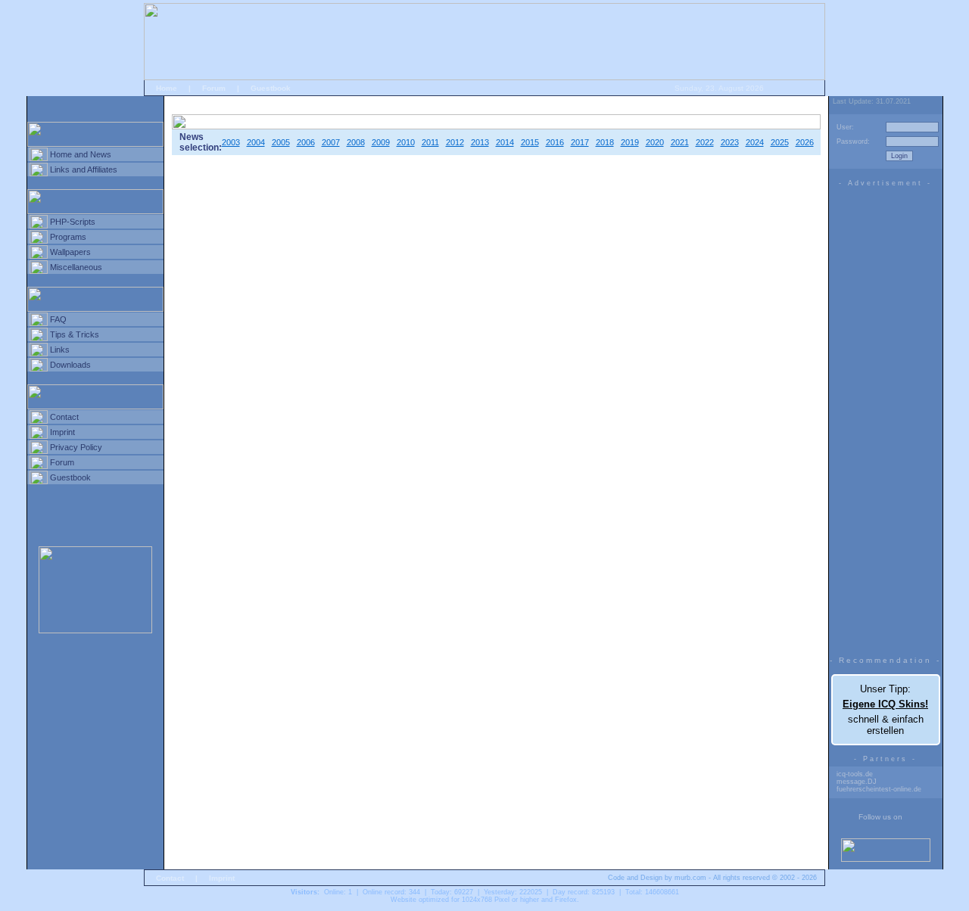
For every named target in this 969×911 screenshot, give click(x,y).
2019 (630, 142)
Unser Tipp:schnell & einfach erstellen (885, 709)
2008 (356, 142)
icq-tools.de (855, 774)
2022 (705, 142)
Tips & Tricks (74, 334)
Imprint (62, 432)
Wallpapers (70, 252)
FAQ (58, 319)
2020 (655, 142)
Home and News (80, 154)
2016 (555, 142)
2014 (505, 142)
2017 (580, 142)
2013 (480, 142)
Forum (214, 88)
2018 (605, 142)
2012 (455, 142)
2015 (530, 142)
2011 (430, 142)
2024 (755, 142)
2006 (306, 142)
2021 (680, 142)
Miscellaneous (76, 267)
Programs (68, 236)
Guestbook (271, 88)
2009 (381, 142)
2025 (780, 142)
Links (60, 349)
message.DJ (857, 781)
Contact (64, 416)
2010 (406, 142)
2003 (231, 142)
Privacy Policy (76, 447)
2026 (805, 142)
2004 (256, 142)
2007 (331, 142)
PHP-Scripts (72, 221)
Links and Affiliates (83, 169)
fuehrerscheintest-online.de (879, 789)
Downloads (70, 364)
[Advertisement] (885, 418)
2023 (730, 142)
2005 (281, 142)
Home (166, 88)
